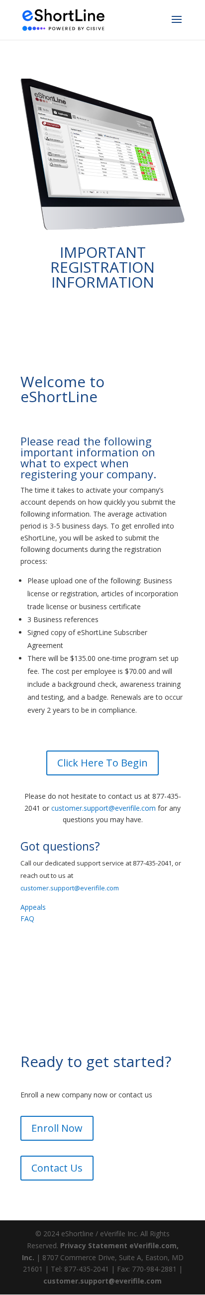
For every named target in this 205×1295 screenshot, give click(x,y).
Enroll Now (57, 1128)
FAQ (27, 918)
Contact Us (57, 1168)
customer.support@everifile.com (103, 808)
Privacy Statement (93, 1245)
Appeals (33, 907)
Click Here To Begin (102, 762)
